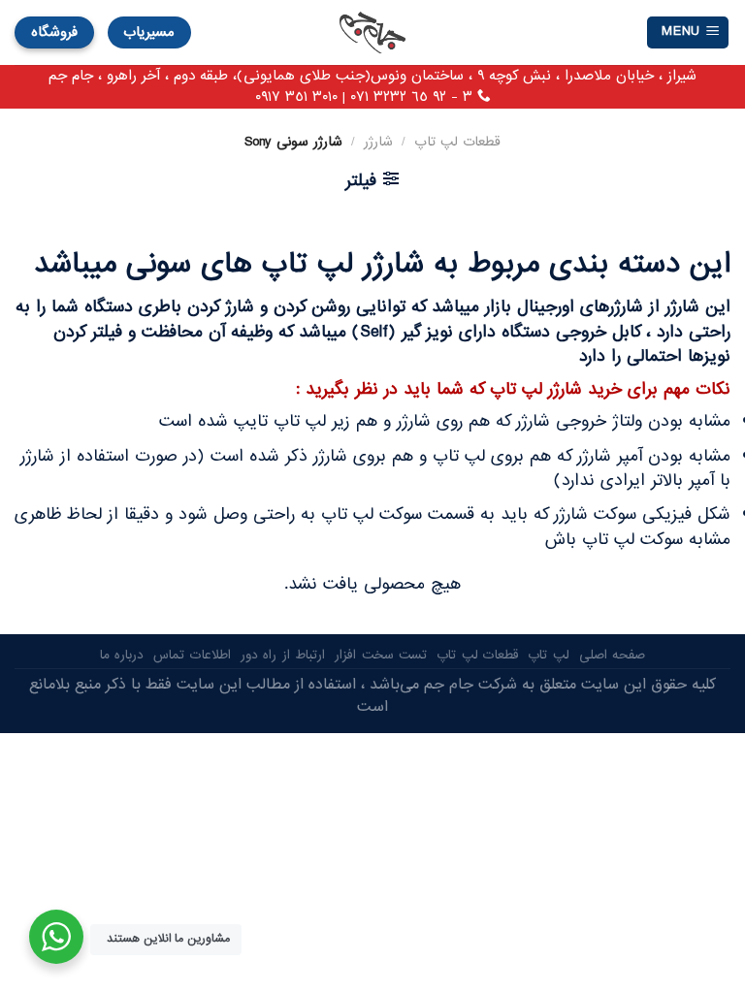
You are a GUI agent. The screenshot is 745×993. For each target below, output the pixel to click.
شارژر (378, 142)
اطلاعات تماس (192, 655)
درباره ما (122, 655)
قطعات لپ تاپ (457, 142)
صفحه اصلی (612, 655)
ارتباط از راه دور (283, 655)
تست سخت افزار (381, 655)
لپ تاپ (548, 655)
